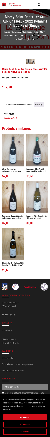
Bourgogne (16, 32)
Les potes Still (7, 358)
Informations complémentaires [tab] (19, 104)
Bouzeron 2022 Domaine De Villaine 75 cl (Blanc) (36, 217)
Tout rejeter (25, 432)
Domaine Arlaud (10, 118)
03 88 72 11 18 (8, 315)
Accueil (7, 32)
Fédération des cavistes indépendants (17, 364)
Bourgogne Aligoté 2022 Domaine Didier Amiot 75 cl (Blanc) (36, 170)
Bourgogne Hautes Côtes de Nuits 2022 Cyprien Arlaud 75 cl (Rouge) (12, 217)
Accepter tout (25, 417)
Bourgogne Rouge (30, 32)
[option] (33, 61)
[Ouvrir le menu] (46, 4)
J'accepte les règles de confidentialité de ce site (24, 393)
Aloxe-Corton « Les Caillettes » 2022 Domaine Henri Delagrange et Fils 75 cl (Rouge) (13, 170)
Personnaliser (25, 424)
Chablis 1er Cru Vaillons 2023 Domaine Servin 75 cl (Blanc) (13, 264)
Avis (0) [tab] (38, 104)
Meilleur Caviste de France (12, 370)
